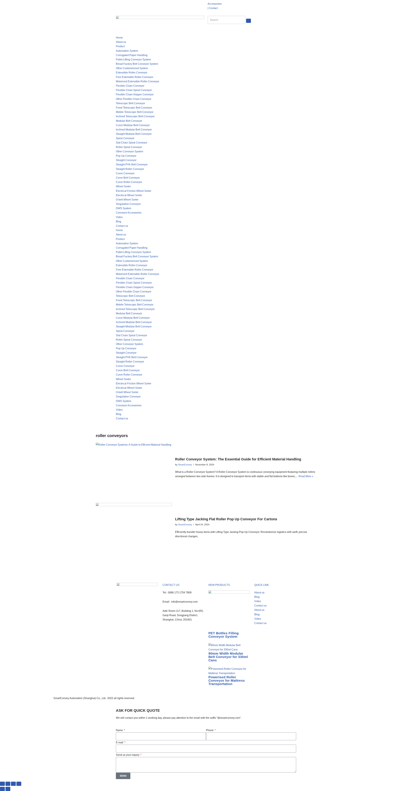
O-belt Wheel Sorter (127, 199)
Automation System (127, 50)
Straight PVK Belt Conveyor (132, 164)
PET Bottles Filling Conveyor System (223, 634)
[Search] (248, 21)
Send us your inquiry (128, 754)
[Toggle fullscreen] (7, 784)
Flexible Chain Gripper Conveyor (135, 94)
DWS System (123, 208)
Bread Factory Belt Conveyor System (137, 63)
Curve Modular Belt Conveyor (133, 125)
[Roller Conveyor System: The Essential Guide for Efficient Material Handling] (134, 468)
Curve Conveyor (125, 173)
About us (121, 42)
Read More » (306, 476)
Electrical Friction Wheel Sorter (133, 191)
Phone (210, 730)
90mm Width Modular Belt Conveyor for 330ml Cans (228, 657)
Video (119, 217)
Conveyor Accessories (128, 212)
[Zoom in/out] (2, 784)
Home (119, 37)
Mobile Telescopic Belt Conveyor (134, 112)
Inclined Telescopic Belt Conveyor (135, 116)
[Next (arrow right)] (7, 789)
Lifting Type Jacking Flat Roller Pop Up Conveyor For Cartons (226, 519)
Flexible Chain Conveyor (130, 85)
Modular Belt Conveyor (129, 120)
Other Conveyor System (129, 151)
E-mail (120, 742)
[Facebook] (212, 700)
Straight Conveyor (126, 160)
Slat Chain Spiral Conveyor (131, 142)
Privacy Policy (144, 698)
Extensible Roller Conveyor (131, 72)
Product (120, 46)
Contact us (122, 225)
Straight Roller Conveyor (130, 169)
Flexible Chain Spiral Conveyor (134, 90)
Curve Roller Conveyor (129, 182)
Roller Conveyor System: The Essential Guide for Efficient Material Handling (238, 459)
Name (119, 730)
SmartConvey (185, 464)
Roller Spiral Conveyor (129, 147)
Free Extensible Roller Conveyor (134, 77)
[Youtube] (137, 6)
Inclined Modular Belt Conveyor (134, 129)
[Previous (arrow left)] (2, 789)
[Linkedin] (146, 6)
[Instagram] (129, 6)
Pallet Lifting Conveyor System (133, 59)
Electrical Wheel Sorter (129, 195)
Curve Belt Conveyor (128, 177)
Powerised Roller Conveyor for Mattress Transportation (226, 680)
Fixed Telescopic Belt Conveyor (134, 107)
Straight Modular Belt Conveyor (134, 134)
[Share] (13, 784)
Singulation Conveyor (128, 204)
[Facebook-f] (120, 6)
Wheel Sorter (123, 186)
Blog (118, 221)
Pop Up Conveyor (126, 155)
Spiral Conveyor (125, 138)
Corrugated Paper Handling (131, 55)
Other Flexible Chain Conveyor (133, 99)
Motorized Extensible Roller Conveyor (137, 81)
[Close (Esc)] (18, 784)
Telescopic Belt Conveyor (130, 103)
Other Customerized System (132, 68)
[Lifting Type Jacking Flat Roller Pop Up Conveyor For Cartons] (134, 528)
